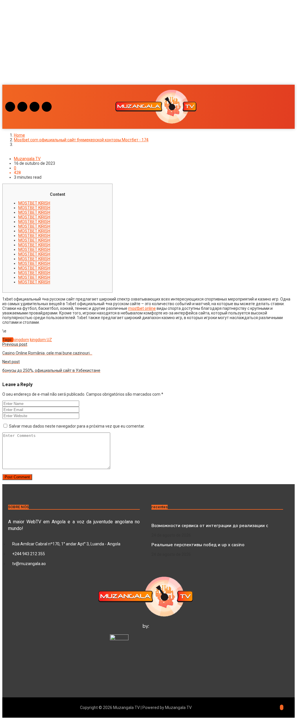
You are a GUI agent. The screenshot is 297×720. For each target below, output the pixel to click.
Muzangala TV (27, 158)
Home (19, 135)
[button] (148, 68)
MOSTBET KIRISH (34, 203)
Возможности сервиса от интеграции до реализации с (209, 526)
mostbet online (142, 308)
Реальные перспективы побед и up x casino (198, 545)
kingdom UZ (41, 339)
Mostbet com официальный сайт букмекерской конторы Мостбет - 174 (81, 140)
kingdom (21, 339)
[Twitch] (47, 107)
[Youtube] (34, 107)
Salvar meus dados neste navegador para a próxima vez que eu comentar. (77, 426)
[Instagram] (10, 107)
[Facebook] (22, 107)
